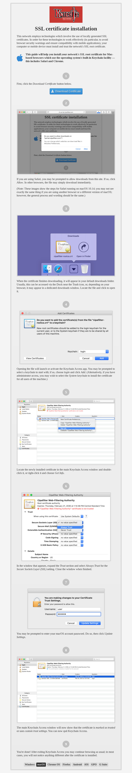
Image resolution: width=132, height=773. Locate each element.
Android (77, 764)
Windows (30, 764)
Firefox (66, 764)
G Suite (103, 764)
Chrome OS (54, 764)
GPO (94, 764)
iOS (87, 764)
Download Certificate (68, 91)
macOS (41, 764)
